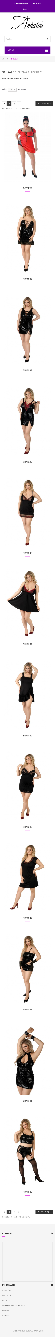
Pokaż (4, 89)
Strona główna (21, 3)
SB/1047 (27, 1192)
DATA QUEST (39, 1331)
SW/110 (27, 187)
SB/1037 (27, 279)
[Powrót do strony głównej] (3, 59)
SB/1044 (27, 918)
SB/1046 (27, 1100)
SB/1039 (27, 461)
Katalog (6, 1300)
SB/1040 (27, 553)
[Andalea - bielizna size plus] (27, 22)
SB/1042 (27, 735)
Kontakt (37, 3)
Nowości (6, 1290)
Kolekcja (6, 1295)
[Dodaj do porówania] (27, 150)
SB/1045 (27, 1009)
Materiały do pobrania (13, 1305)
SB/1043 (27, 826)
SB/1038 (27, 370)
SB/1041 (27, 644)
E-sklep (5, 1315)
